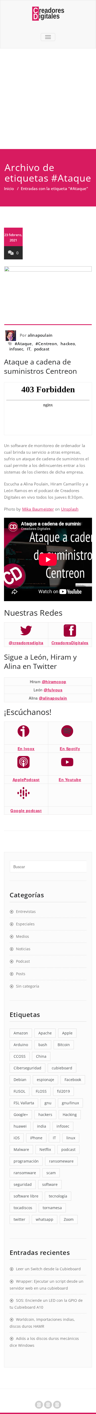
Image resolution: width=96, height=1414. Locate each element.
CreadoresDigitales (70, 642)
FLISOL (19, 1091)
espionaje (45, 1079)
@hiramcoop (54, 681)
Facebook (73, 1079)
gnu (48, 1102)
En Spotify (70, 748)
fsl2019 (63, 1091)
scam (51, 1172)
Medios (22, 936)
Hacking (70, 1114)
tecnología (58, 1196)
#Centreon (46, 343)
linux (70, 1137)
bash (42, 1044)
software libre (26, 1196)
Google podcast (26, 810)
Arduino (21, 1044)
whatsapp (44, 1219)
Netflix (45, 1149)
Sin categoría (27, 986)
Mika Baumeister (38, 509)
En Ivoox (26, 748)
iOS (17, 1137)
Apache (45, 1032)
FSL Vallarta (24, 1102)
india (41, 1126)
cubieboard (62, 1067)
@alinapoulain (53, 698)
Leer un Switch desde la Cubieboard (48, 1268)
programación (26, 1161)
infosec (16, 349)
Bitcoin (64, 1044)
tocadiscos (23, 1207)
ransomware (25, 1172)
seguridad (23, 1184)
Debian (20, 1079)
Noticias (23, 948)
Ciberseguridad (27, 1067)
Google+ (21, 1114)
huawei (20, 1126)
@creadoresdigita (26, 642)
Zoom (69, 1219)
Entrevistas (26, 911)
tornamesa (52, 1207)
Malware (21, 1149)
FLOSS (41, 1091)
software (50, 1184)
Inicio (9, 188)
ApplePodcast (26, 779)
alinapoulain (40, 335)
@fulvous (53, 689)
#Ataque (23, 343)
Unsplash (70, 509)
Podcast (23, 961)
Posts (20, 973)
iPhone (36, 1137)
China (41, 1056)
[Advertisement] (48, 98)
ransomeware (61, 1161)
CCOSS (20, 1056)
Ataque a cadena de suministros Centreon (40, 366)
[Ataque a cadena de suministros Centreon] (48, 295)
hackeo (68, 343)
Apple (67, 1032)
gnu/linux (70, 1102)
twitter (19, 1219)
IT (28, 349)
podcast (41, 349)
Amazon (21, 1032)
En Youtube (70, 779)
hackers (45, 1114)
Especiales (25, 923)
